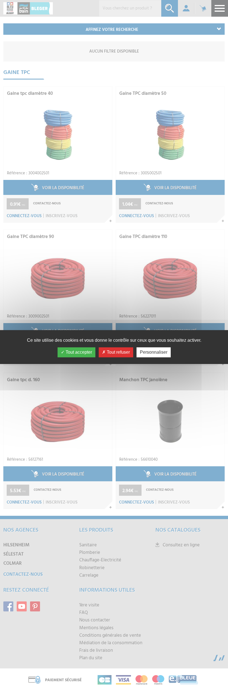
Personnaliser (153, 352)
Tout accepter (78, 352)
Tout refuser (118, 352)
